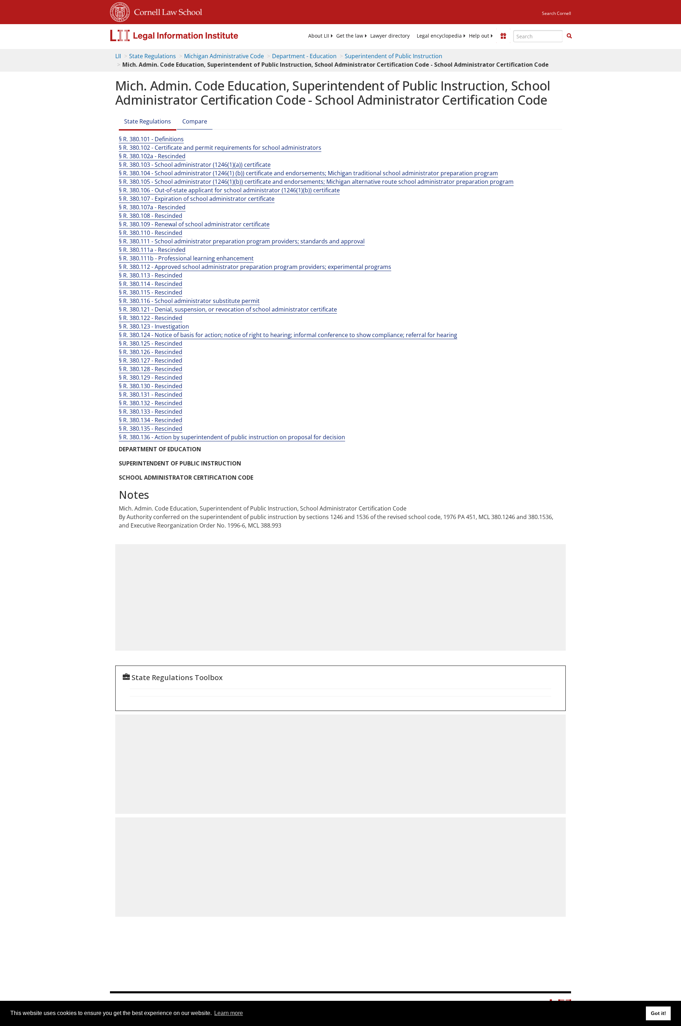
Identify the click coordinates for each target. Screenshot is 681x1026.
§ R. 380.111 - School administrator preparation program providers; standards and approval (242, 241)
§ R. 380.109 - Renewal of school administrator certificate (194, 224)
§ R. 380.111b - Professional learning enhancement (186, 258)
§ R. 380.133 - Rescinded (150, 411)
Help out (479, 36)
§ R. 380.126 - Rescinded (150, 352)
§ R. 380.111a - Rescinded (152, 250)
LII (118, 56)
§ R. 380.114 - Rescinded (150, 284)
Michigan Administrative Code (224, 56)
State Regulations (152, 56)
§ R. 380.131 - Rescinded (150, 394)
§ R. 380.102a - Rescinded (152, 156)
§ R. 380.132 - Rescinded (150, 403)
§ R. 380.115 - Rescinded (150, 292)
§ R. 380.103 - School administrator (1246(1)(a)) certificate (195, 165)
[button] (569, 35)
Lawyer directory (390, 36)
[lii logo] (189, 35)
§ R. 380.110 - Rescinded (150, 233)
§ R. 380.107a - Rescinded (152, 207)
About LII (318, 36)
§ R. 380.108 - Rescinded (150, 216)
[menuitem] (319, 35)
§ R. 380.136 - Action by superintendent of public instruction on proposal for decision (232, 437)
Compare (194, 121)
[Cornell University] (120, 11)
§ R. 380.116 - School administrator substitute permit (189, 301)
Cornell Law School (166, 11)
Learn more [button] (228, 1013)
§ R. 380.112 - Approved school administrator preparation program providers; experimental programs (255, 267)
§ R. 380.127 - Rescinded (150, 360)
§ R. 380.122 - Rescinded (150, 318)
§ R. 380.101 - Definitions (151, 139)
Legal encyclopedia (439, 36)
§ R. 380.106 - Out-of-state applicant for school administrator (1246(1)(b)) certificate (229, 190)
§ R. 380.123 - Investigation (154, 326)
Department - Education (304, 56)
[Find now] (569, 36)
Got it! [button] (658, 1013)
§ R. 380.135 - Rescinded (150, 428)
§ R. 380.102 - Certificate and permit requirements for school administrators (220, 147)
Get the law (349, 36)
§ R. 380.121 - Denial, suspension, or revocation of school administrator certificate (228, 309)
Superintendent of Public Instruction (393, 56)
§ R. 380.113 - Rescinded (150, 275)
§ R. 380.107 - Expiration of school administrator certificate (197, 199)
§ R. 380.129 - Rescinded (150, 377)
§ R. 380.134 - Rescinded (150, 420)
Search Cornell (556, 13)
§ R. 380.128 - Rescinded (150, 369)
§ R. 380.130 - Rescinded (150, 386)
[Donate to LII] (503, 36)
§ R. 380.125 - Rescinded (150, 343)
